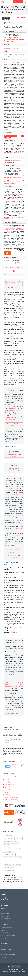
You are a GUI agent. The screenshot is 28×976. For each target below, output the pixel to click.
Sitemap (4, 957)
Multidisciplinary (15, 848)
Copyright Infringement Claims (9, 937)
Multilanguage (7, 851)
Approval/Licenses (9, 787)
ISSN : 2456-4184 (8, 838)
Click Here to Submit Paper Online (14, 455)
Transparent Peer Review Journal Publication (14, 425)
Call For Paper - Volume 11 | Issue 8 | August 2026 (14, 284)
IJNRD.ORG (11, 217)
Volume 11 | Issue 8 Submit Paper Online (17, 740)
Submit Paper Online (12, 550)
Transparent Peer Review (10, 841)
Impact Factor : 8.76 (9, 835)
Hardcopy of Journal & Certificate (12, 864)
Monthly (6, 848)
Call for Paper (10, 552)
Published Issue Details (11, 777)
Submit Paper (18, 1)
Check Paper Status (7, 927)
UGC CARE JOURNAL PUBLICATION (14, 194)
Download (7, 789)
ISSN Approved (8, 857)
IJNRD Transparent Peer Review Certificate (14, 686)
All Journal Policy (6, 918)
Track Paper (7, 782)
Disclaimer (4, 930)
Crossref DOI (18, 857)
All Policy (7, 792)
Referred (6, 845)
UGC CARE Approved (10, 784)
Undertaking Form (6, 949)
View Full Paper (17, 267)
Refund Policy (5, 932)
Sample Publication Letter (8, 954)
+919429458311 (10, 898)
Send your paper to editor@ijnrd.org (14, 469)
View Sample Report (14, 410)
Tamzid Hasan (15, 48)
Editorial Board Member (11, 800)
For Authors (7, 779)
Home (3, 908)
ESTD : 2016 (18, 838)
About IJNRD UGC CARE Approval (14, 556)
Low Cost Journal (8, 861)
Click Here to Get (16, 37)
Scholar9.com (18, 262)
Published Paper (10, 135)
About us (4, 911)
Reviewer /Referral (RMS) (11, 797)
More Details (13, 632)
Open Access (15, 845)
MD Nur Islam (7, 48)
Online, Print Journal (9, 854)
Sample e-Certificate (7, 952)
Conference (7, 794)
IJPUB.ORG (7, 218)
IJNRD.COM (20, 217)
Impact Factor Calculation (8, 935)
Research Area (20, 628)
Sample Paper (5, 946)
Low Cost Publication (9, 870)
